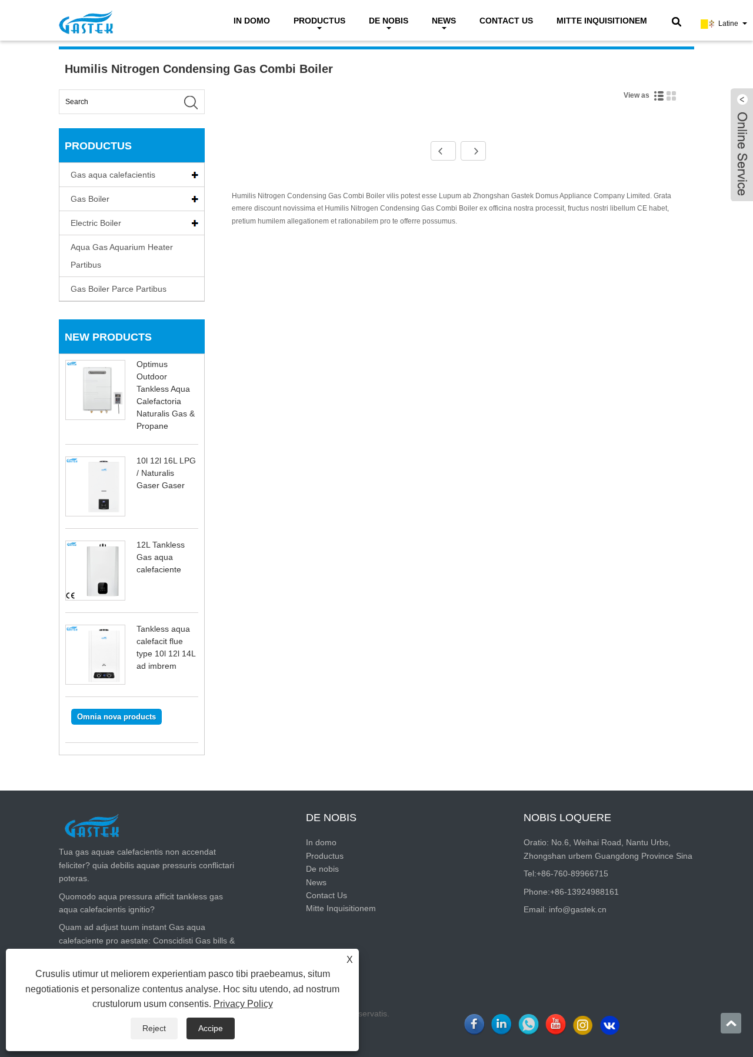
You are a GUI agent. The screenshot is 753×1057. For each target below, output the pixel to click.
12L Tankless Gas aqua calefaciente (160, 557)
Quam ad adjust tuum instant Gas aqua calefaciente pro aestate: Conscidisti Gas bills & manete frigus (147, 940)
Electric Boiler (96, 223)
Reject (154, 1028)
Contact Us (506, 20)
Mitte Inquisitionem (602, 20)
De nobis (388, 20)
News (444, 20)
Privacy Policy (243, 1004)
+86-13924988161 (584, 891)
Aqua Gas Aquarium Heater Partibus (122, 255)
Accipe (210, 1028)
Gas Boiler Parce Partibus (118, 289)
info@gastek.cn (578, 909)
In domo (252, 20)
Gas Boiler (90, 199)
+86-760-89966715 (572, 873)
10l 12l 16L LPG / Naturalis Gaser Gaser (166, 473)
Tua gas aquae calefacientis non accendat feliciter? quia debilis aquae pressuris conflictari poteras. (146, 865)
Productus (319, 20)
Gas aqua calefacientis (113, 174)
